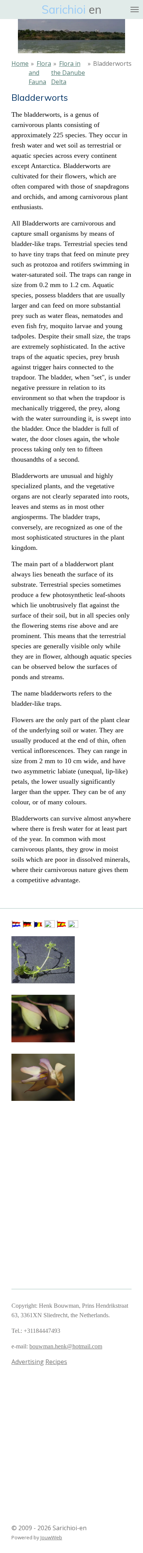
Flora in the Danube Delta (68, 72)
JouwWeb (51, 1537)
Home (20, 63)
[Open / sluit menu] (134, 9)
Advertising (27, 1362)
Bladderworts (112, 63)
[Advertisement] (49, 1141)
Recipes (56, 1362)
